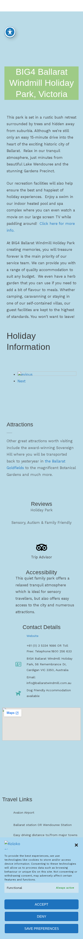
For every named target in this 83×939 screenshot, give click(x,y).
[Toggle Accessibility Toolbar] (10, 32)
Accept (41, 904)
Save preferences (41, 928)
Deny (41, 916)
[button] (76, 845)
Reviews (41, 504)
